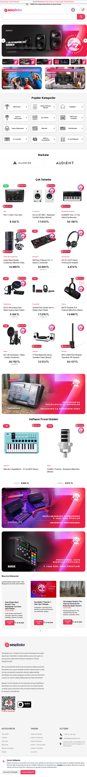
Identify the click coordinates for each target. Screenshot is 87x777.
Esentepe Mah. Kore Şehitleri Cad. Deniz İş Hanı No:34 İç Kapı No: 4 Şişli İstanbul (74, 744)
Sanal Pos (34, 752)
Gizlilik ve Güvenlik (37, 748)
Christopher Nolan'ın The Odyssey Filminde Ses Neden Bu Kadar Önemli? (72, 604)
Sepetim (4, 737)
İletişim (4, 752)
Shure (64, 304)
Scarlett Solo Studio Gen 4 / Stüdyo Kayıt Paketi (43, 309)
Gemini (35, 351)
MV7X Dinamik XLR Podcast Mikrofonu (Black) (72, 309)
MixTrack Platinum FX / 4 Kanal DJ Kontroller (42, 261)
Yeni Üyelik (5, 734)
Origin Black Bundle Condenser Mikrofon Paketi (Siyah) (14, 261)
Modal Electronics (68, 211)
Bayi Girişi (5, 745)
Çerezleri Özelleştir (10, 772)
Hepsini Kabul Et (28, 772)
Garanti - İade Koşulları (38, 745)
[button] (3, 40)
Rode (5, 351)
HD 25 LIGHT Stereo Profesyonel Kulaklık (70, 261)
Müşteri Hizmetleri (7, 748)
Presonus (36, 211)
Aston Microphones (11, 257)
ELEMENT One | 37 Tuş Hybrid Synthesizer (71, 216)
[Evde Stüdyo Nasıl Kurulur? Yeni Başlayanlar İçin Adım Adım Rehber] (14, 589)
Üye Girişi (5, 741)
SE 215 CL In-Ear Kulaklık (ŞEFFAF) (61, 469)
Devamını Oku (10, 622)
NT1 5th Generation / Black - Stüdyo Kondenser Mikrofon (14, 356)
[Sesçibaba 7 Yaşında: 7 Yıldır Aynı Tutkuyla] (43, 589)
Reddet (60, 765)
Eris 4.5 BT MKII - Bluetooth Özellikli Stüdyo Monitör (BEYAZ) (43, 216)
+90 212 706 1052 (70, 734)
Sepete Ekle (23, 482)
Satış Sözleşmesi (36, 741)
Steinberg (7, 304)
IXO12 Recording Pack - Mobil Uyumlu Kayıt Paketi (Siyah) (14, 309)
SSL (5, 211)
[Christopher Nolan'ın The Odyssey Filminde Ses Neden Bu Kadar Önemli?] (72, 589)
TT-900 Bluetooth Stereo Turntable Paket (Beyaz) (42, 356)
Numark (35, 257)
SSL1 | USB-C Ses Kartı (13, 215)
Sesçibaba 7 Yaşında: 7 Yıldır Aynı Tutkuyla (42, 603)
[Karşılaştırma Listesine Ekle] (24, 189)
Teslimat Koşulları (36, 734)
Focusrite (36, 304)
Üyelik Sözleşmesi (37, 737)
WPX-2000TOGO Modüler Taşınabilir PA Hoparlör (72, 356)
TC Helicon (7, 465)
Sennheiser (66, 257)
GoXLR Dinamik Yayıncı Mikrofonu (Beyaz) (20, 469)
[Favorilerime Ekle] (24, 193)
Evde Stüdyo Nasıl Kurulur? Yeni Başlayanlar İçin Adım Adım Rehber (13, 605)
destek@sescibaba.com (72, 738)
